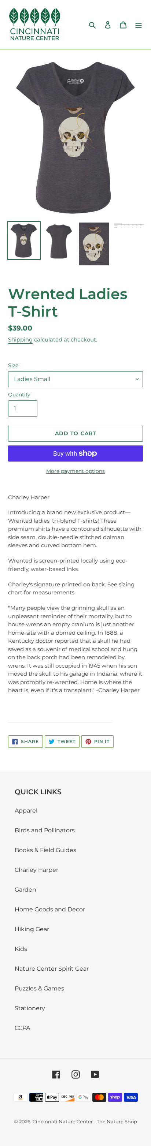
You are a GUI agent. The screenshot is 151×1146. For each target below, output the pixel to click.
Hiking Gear (32, 929)
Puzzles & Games (39, 988)
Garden (25, 889)
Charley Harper (36, 869)
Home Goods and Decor (50, 909)
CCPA (22, 1027)
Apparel (26, 810)
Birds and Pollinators (45, 830)
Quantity (19, 394)
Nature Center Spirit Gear (52, 968)
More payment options (75, 471)
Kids (21, 948)
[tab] (60, 712)
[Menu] (138, 24)
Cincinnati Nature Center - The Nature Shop (85, 1121)
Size (13, 365)
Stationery (30, 1008)
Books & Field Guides (45, 850)
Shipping (20, 339)
